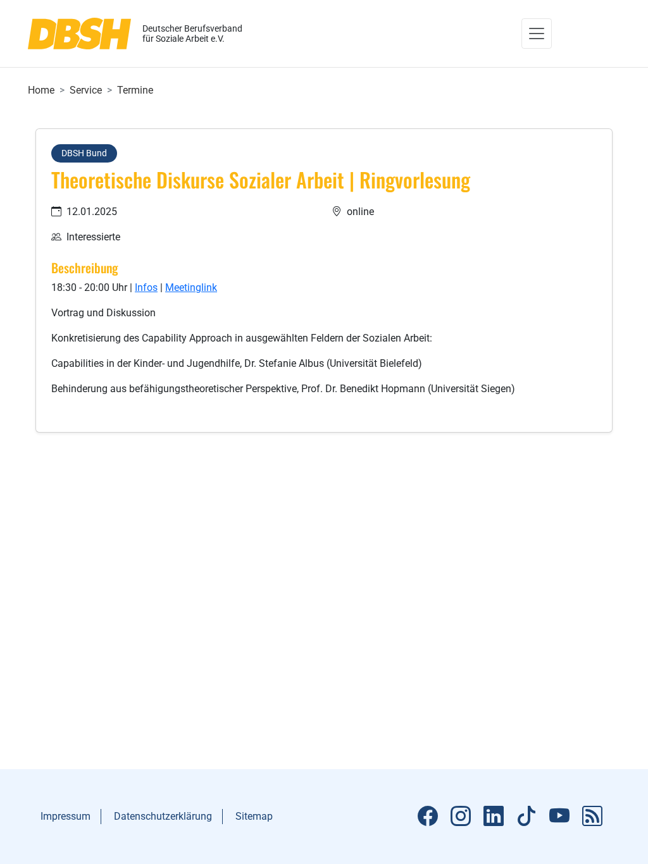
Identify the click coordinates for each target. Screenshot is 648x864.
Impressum (65, 816)
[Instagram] (461, 817)
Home (41, 90)
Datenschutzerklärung (163, 816)
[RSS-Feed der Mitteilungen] (592, 817)
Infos (146, 287)
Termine (135, 90)
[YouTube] (559, 817)
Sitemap (254, 816)
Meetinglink (191, 287)
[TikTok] (526, 817)
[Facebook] (428, 817)
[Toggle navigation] (536, 33)
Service (86, 90)
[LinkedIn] (493, 817)
